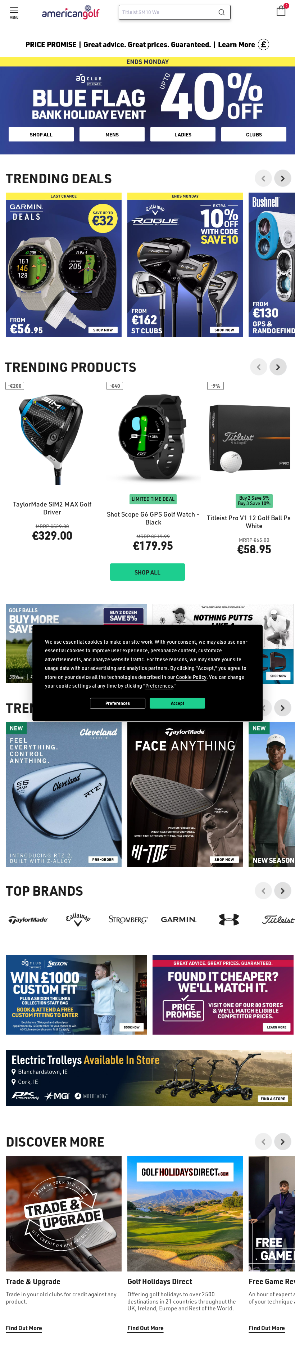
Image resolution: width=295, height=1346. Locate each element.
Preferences (117, 703)
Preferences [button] (159, 686)
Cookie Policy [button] (191, 677)
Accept (177, 703)
